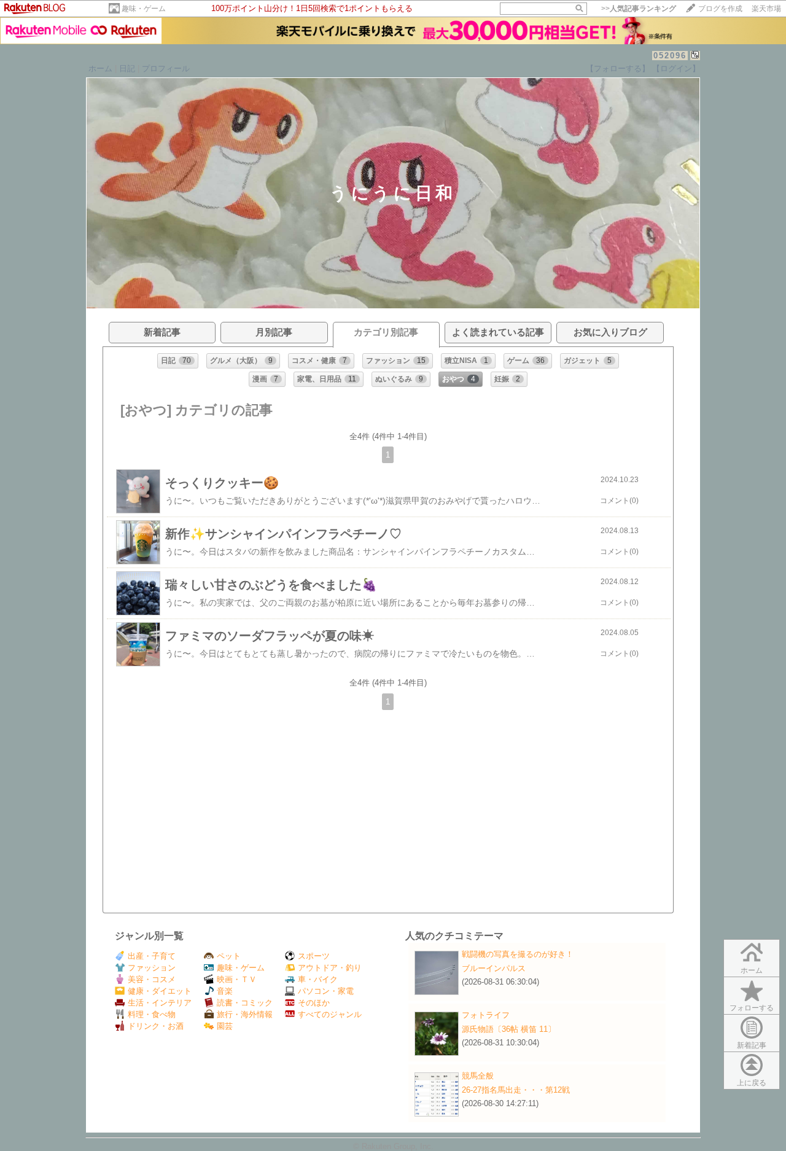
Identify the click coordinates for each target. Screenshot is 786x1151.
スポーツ (314, 956)
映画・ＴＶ (237, 979)
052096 (670, 55)
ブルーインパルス (494, 968)
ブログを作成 (720, 8)
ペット (229, 956)
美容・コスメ (152, 979)
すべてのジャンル (330, 1014)
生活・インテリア (160, 1002)
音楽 (225, 991)
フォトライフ (486, 1015)
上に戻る (751, 1083)
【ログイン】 (676, 68)
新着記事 (751, 1045)
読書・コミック (245, 1002)
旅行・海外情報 (245, 1014)
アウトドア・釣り (330, 967)
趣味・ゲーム (144, 8)
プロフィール (166, 68)
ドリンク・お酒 (156, 1026)
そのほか (314, 1002)
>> (638, 8)
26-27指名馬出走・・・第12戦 (516, 1089)
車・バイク (318, 979)
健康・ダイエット (160, 991)
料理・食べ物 (152, 1014)
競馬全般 (478, 1075)
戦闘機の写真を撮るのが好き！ (518, 954)
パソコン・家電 (326, 991)
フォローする (752, 1008)
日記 (127, 68)
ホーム (100, 68)
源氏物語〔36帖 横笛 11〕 (509, 1029)
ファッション (152, 967)
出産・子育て (152, 956)
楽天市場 (766, 8)
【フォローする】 (618, 68)
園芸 (225, 1026)
